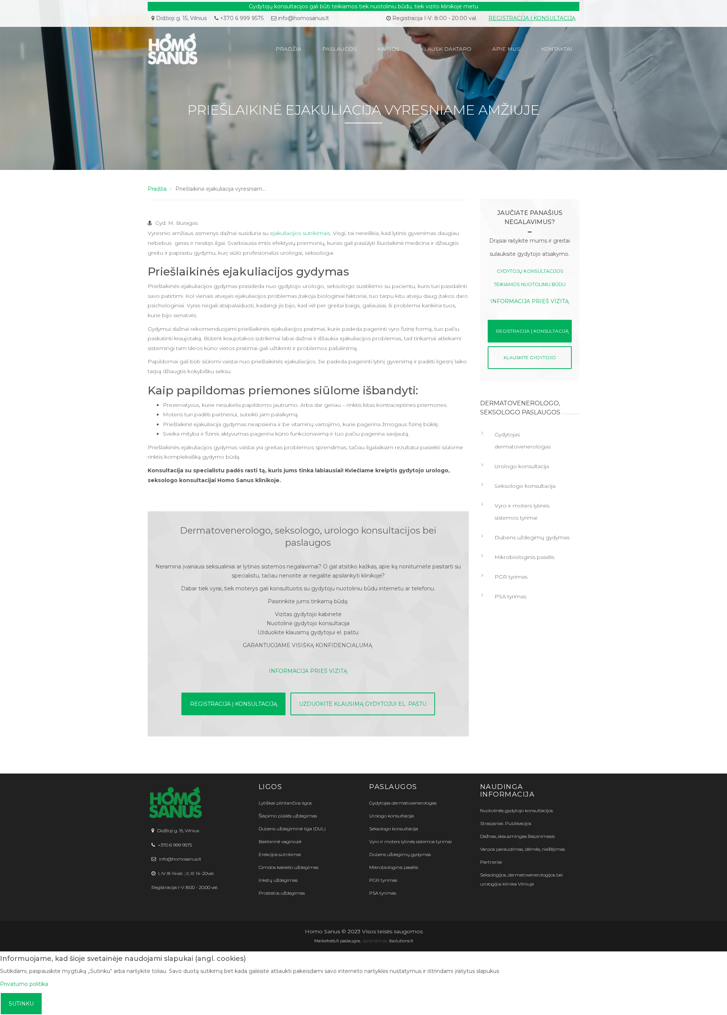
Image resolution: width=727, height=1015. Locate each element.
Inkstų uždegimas (278, 880)
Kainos (388, 48)
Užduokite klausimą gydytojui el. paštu (362, 704)
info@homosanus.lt (303, 18)
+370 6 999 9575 (241, 18)
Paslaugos (339, 48)
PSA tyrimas (510, 596)
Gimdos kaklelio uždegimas (288, 867)
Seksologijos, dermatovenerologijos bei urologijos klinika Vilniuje (521, 879)
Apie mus (506, 48)
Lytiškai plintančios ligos (285, 803)
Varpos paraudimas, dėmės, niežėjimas (522, 849)
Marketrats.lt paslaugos (337, 940)
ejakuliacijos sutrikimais (300, 233)
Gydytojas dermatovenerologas (523, 440)
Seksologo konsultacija (525, 486)
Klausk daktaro (445, 48)
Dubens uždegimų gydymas (532, 537)
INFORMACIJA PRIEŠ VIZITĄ (308, 671)
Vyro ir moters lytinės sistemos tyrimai (522, 511)
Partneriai (491, 862)
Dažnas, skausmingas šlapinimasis (517, 836)
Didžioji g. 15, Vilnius (180, 18)
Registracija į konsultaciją (532, 18)
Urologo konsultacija (522, 466)
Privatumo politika (24, 984)
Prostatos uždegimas (282, 893)
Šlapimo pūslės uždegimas (288, 816)
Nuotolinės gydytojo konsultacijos (516, 810)
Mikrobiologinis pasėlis (524, 557)
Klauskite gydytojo (530, 357)
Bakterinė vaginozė (280, 841)
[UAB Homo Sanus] (197, 49)
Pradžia (288, 48)
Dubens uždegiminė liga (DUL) (292, 828)
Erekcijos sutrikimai (280, 854)
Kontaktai (556, 48)
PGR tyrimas (511, 576)
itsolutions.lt (401, 940)
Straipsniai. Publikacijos (505, 823)
